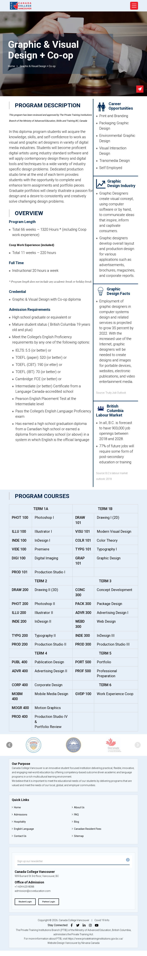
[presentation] (9, 745)
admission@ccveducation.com (33, 890)
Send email (139, 89)
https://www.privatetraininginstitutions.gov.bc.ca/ (95, 938)
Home (11, 66)
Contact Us (20, 836)
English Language (24, 828)
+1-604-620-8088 (24, 886)
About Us (79, 807)
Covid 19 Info (101, 920)
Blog (76, 821)
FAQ (76, 814)
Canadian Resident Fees (87, 828)
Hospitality (20, 821)
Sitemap (79, 836)
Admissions (20, 814)
